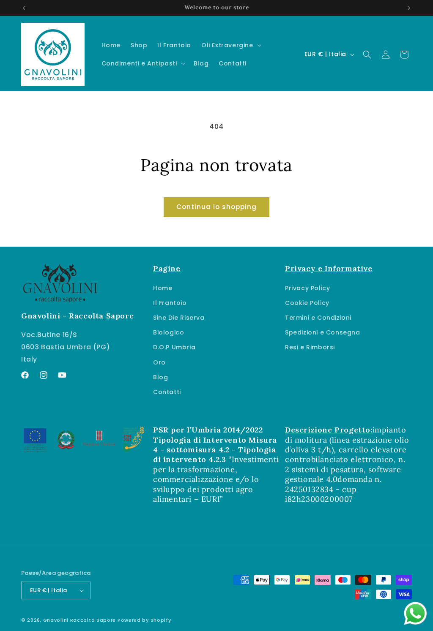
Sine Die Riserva (179, 317)
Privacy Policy (307, 288)
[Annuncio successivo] (409, 8)
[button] (230, 45)
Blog (160, 377)
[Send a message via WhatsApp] (415, 613)
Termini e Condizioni (318, 317)
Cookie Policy (307, 303)
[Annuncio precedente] (24, 8)
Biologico (168, 332)
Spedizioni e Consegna (322, 332)
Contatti (167, 392)
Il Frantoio (170, 303)
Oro (159, 362)
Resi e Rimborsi (310, 347)
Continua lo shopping (216, 206)
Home (162, 288)
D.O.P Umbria (174, 347)
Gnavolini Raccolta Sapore (79, 620)
